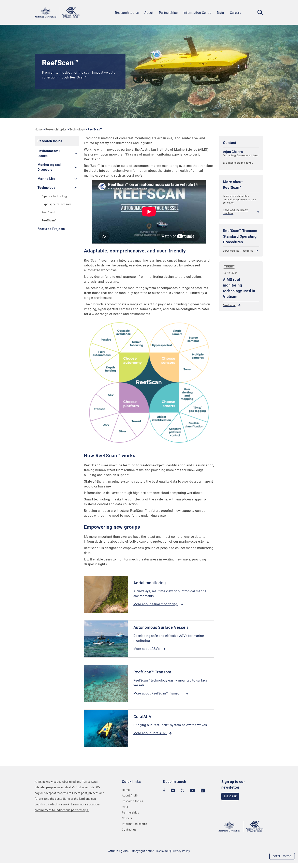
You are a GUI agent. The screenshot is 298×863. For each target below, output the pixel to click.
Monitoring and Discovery (49, 167)
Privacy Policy (181, 851)
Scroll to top (282, 856)
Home (39, 129)
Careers (235, 13)
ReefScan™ (49, 220)
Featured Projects (51, 229)
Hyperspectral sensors (56, 204)
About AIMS (130, 795)
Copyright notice (143, 851)
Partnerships (168, 13)
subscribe (230, 796)
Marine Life (46, 179)
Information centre (134, 823)
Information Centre (197, 13)
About (148, 13)
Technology (77, 129)
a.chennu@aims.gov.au (239, 162)
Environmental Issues (49, 153)
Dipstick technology (55, 196)
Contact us (129, 829)
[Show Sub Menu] (76, 153)
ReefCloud (48, 212)
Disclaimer (163, 851)
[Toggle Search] (260, 12)
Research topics (127, 13)
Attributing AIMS (119, 851)
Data (220, 13)
